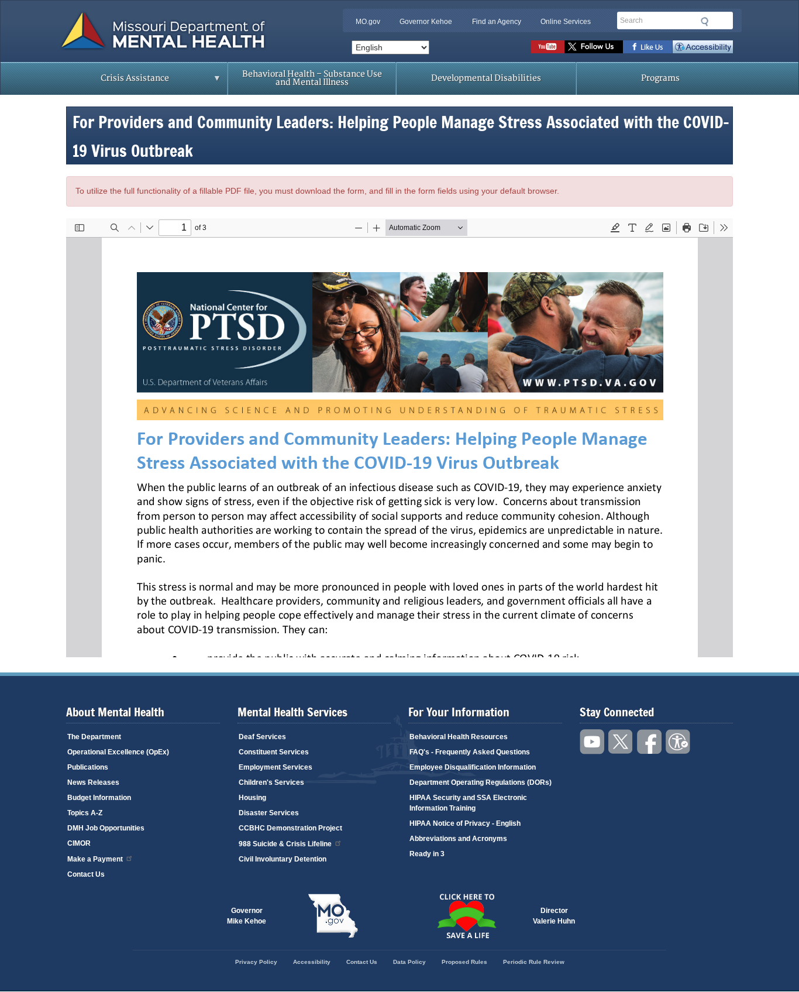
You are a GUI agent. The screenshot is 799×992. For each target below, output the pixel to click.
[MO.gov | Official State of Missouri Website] (332, 916)
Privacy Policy (256, 962)
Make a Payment (95, 859)
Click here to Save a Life (466, 916)
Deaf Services (262, 737)
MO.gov (368, 22)
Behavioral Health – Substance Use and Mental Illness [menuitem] (312, 78)
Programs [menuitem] (660, 78)
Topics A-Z (84, 813)
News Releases (93, 782)
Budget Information (99, 798)
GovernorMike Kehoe (246, 916)
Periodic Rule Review (533, 962)
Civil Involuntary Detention (282, 859)
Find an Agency (496, 22)
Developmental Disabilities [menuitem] (486, 78)
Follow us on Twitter (593, 46)
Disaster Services (269, 813)
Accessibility (703, 46)
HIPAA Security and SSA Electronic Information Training (468, 803)
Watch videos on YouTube (547, 46)
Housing (252, 798)
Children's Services (271, 782)
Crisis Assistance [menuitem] (111, 82)
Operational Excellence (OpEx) (118, 752)
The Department (94, 737)
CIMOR (79, 843)
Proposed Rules (464, 962)
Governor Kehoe (425, 22)
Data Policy (409, 962)
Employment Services (275, 767)
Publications (87, 767)
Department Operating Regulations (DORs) (480, 782)
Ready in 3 (427, 854)
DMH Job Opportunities (105, 828)
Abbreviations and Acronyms (458, 839)
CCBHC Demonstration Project (290, 828)
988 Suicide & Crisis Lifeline (285, 844)
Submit (705, 22)
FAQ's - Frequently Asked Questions (469, 752)
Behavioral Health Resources (458, 737)
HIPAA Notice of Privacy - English (465, 823)
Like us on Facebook (648, 46)
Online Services (565, 22)
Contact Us (86, 874)
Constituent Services (274, 752)
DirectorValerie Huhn (554, 916)
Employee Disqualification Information (472, 767)
